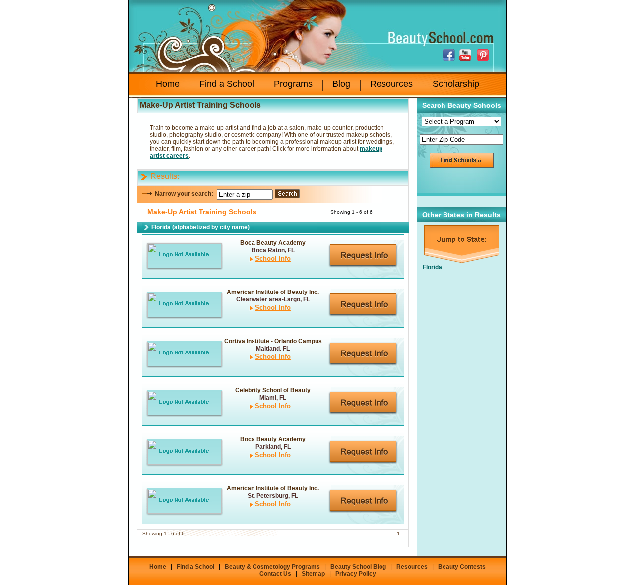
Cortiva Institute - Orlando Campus (273, 341)
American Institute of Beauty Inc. (273, 292)
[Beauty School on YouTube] (466, 55)
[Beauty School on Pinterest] (483, 55)
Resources (391, 84)
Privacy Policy (355, 573)
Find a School (226, 84)
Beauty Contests (462, 566)
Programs (293, 84)
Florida (432, 267)
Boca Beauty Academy (273, 243)
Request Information (363, 256)
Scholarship (456, 84)
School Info (273, 258)
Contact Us (275, 573)
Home (168, 84)
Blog (341, 84)
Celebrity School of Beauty (273, 390)
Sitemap (313, 573)
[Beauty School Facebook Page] (450, 55)
